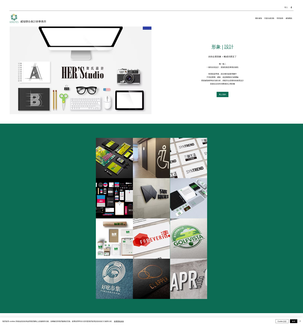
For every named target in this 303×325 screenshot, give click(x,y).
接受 (293, 321)
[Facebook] (291, 7)
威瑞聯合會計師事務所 (33, 21)
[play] (202, 297)
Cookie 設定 (282, 321)
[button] (114, 158)
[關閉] (300, 321)
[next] (203, 219)
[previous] (100, 219)
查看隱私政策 (119, 321)
